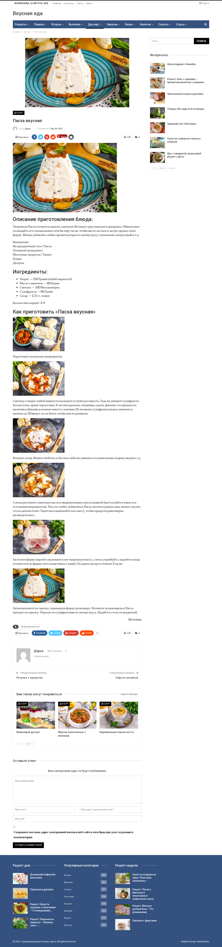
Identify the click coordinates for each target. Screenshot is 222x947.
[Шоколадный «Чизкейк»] (157, 68)
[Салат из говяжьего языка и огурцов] (157, 142)
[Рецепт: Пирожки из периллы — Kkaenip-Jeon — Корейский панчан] (20, 923)
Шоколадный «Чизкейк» (181, 64)
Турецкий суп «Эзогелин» (182, 123)
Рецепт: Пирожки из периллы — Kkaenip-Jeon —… (42, 922)
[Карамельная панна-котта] (119, 715)
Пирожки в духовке (41, 889)
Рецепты (21, 24)
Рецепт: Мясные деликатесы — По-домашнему (143, 908)
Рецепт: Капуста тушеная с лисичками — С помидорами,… (43, 907)
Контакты (69, 3)
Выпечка (74, 24)
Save (64, 137)
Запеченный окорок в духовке (185, 93)
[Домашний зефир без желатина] (20, 878)
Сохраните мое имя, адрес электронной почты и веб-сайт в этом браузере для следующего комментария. (73, 834)
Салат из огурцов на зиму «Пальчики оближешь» (144, 877)
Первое (39, 24)
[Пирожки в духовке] (20, 893)
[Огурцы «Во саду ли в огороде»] (157, 112)
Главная (57, 3)
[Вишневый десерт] (35, 715)
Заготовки (69, 896)
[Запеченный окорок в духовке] (157, 97)
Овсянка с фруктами (144, 920)
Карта (89, 3)
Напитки (145, 24)
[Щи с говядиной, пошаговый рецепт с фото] (157, 157)
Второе (56, 24)
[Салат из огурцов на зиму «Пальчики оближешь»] (122, 878)
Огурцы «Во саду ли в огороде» (185, 108)
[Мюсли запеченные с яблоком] (77, 715)
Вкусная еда (28, 13)
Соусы (180, 24)
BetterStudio (203, 941)
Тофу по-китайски (126, 677)
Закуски (112, 24)
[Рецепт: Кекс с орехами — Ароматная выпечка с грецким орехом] (157, 83)
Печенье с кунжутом (29, 677)
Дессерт (93, 24)
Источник (135, 619)
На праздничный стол (30, 627)
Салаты (163, 24)
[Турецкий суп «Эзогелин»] (157, 127)
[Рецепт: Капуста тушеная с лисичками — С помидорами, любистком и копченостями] (20, 908)
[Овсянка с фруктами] (122, 924)
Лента (80, 3)
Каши (128, 24)
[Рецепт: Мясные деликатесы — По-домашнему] (122, 909)
